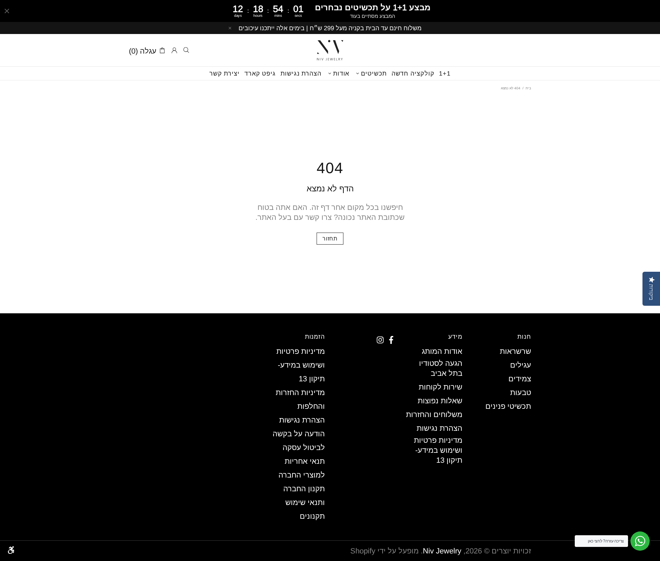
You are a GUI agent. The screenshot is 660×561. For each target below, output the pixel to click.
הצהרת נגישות (439, 428)
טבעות (520, 392)
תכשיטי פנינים (508, 406)
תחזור (330, 239)
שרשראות (515, 351)
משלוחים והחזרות (434, 414)
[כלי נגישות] (11, 550)
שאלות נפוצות (440, 400)
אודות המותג (442, 351)
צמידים (519, 378)
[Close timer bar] (7, 11)
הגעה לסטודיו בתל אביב (440, 368)
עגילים (520, 365)
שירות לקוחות (440, 387)
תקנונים (312, 516)
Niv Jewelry (330, 50)
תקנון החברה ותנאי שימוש (304, 495)
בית (528, 88)
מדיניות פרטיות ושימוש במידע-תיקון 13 (438, 450)
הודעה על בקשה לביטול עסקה (299, 440)
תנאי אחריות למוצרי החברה (301, 468)
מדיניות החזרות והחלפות (300, 399)
